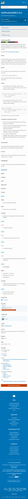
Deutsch (14, 489)
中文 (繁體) (24, 489)
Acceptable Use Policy (13, 454)
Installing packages (13, 403)
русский (9, 490)
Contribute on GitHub (13, 434)
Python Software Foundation (19, 471)
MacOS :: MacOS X (7, 364)
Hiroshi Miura (7, 326)
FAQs (14, 410)
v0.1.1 (2, 252)
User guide (13, 407)
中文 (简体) (19, 489)
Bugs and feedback (14, 432)
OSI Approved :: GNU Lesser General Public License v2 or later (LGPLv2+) (15, 360)
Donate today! (14, 467)
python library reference (14, 52)
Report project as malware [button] (14, 385)
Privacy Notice (13, 452)
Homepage (5, 300)
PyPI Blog (13, 418)
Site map (14, 474)
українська (6, 489)
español (9, 488)
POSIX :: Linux (6, 369)
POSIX (4, 367)
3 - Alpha (5, 351)
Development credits (13, 439)
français (13, 488)
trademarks (8, 471)
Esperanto (17, 490)
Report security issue (14, 449)
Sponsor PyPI (14, 437)
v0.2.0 (2, 196)
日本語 (17, 488)
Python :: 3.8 (5, 377)
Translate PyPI (13, 436)
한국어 (21, 490)
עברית (13, 490)
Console (5, 355)
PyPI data (3, 305)
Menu (23, 2)
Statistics (14, 421)
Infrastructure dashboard (13, 419)
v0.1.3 (2, 231)
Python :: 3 (5, 374)
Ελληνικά (10, 489)
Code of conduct (13, 450)
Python (4, 373)
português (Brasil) (23, 488)
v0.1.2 (2, 242)
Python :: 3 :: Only (7, 376)
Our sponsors (14, 425)
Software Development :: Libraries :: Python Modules (14, 381)
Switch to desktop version (14, 481)
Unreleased (4, 170)
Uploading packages (13, 405)
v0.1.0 (2, 264)
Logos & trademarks (14, 423)
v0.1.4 (2, 221)
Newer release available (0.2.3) (8, 310)
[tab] (14, 28)
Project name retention (13, 408)
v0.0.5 (2, 289)
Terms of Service (13, 447)
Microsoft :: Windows (7, 366)
